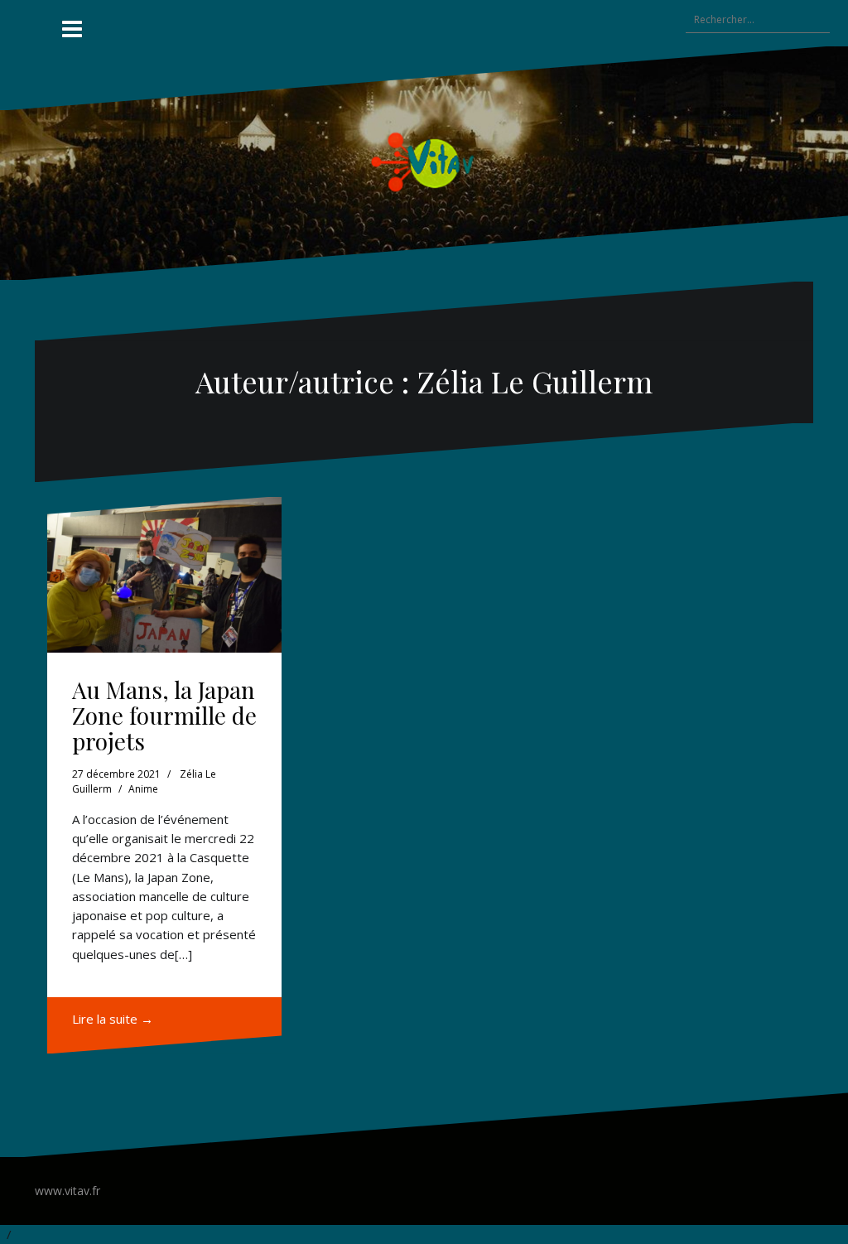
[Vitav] (424, 161)
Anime (143, 789)
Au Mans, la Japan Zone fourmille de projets (164, 715)
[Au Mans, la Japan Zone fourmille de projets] (164, 575)
